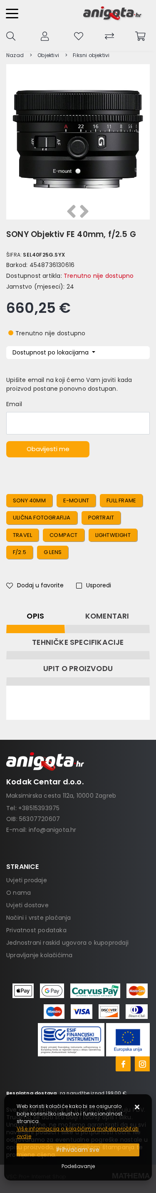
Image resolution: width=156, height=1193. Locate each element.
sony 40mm (29, 500)
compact (63, 535)
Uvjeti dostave (27, 905)
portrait (101, 518)
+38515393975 (38, 808)
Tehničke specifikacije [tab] (78, 642)
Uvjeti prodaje (26, 880)
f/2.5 (19, 552)
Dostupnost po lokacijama (51, 352)
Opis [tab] (35, 616)
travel (22, 535)
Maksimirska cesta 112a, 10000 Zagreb (61, 795)
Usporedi (98, 585)
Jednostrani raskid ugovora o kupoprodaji (67, 942)
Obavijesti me (48, 448)
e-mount (76, 500)
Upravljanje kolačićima (39, 955)
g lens (53, 552)
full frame (121, 500)
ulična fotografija (42, 518)
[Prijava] (45, 35)
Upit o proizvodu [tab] (78, 669)
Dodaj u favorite (40, 585)
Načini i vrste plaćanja (38, 917)
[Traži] (10, 35)
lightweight (113, 535)
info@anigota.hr (53, 830)
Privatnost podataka (36, 930)
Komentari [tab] (107, 616)
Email (14, 404)
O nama (18, 893)
